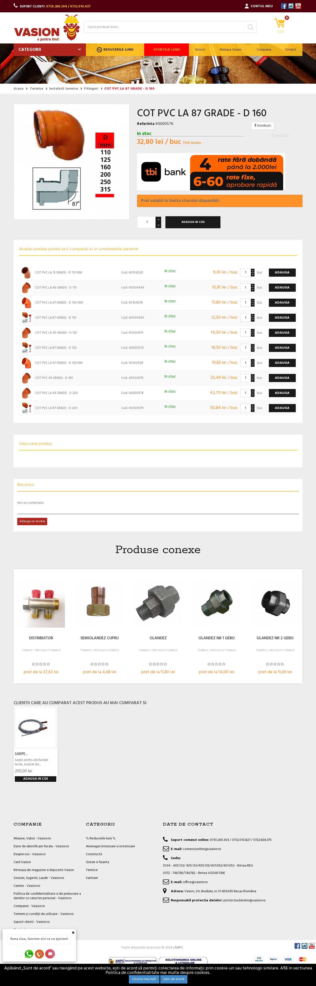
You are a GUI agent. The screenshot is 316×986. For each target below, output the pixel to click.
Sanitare (92, 878)
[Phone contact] (40, 953)
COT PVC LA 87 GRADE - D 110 (55, 317)
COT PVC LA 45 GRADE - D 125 (56, 332)
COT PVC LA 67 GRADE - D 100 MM (59, 302)
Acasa (18, 89)
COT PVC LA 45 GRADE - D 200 (56, 393)
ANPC (179, 947)
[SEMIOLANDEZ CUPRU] (99, 603)
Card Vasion (22, 862)
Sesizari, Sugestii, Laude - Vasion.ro (39, 878)
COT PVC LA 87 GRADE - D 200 (56, 408)
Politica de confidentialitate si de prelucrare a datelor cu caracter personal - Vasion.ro (47, 896)
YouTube (298, 6)
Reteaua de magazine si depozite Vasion (44, 870)
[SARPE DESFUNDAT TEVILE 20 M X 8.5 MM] (35, 727)
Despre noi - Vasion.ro (30, 854)
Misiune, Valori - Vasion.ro (32, 838)
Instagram (291, 6)
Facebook (284, 6)
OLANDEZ (158, 638)
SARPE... (21, 754)
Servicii (200, 49)
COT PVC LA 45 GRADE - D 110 (56, 287)
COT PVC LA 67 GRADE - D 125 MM (59, 363)
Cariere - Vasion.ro (27, 886)
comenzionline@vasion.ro (202, 849)
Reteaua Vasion (230, 49)
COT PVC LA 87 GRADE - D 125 (56, 347)
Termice (92, 870)
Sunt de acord (173, 979)
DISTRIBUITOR (41, 638)
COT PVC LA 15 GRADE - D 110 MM (58, 272)
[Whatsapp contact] (29, 953)
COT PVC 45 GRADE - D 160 (54, 378)
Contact (290, 49)
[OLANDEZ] (158, 603)
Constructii (94, 854)
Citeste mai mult (144, 979)
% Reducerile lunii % (101, 838)
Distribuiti (263, 126)
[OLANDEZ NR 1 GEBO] (216, 603)
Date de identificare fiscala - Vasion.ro (41, 846)
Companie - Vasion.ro (29, 906)
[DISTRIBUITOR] (41, 603)
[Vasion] (47, 28)
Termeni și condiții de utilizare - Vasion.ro (44, 914)
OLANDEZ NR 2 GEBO (275, 638)
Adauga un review (32, 521)
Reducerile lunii (118, 50)
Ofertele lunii (166, 50)
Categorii (30, 49)
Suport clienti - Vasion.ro (32, 922)
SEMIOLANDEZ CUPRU (99, 638)
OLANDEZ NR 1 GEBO (216, 638)
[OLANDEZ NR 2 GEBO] (275, 603)
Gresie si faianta (97, 862)
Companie (264, 49)
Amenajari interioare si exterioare (110, 846)
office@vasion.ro (195, 882)
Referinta (146, 124)
